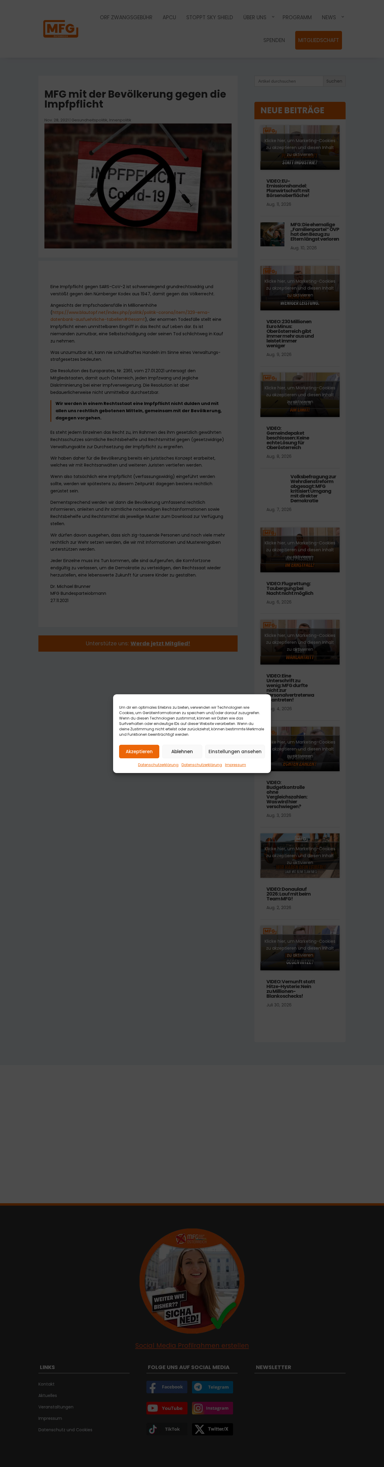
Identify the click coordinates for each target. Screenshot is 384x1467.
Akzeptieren (139, 751)
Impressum (235, 764)
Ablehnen (182, 751)
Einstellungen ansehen (235, 751)
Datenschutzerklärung (158, 764)
